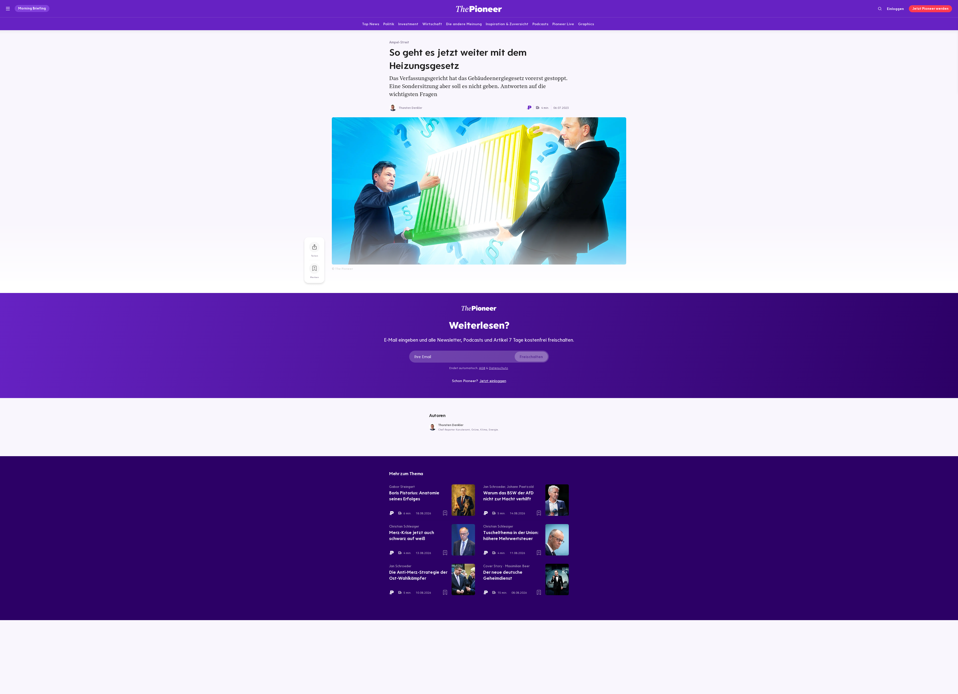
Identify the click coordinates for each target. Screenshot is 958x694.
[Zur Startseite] (479, 8)
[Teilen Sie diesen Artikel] (314, 247)
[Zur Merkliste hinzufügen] (314, 268)
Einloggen (895, 8)
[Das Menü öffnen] (8, 8)
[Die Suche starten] (880, 8)
